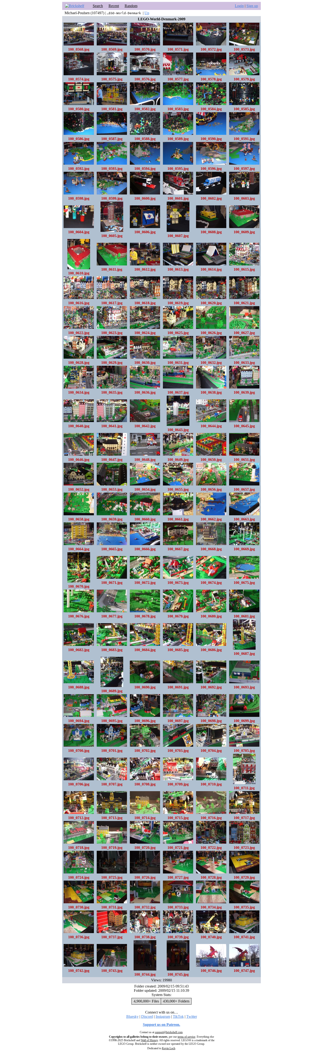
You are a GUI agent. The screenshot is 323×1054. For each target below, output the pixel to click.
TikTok (178, 1016)
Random (131, 6)
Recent (114, 6)
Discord (147, 1016)
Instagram (163, 1016)
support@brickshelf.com (169, 1032)
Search (98, 6)
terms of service (186, 1036)
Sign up (252, 6)
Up (146, 13)
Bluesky (132, 1016)
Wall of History (149, 1040)
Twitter (191, 1016)
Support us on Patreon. (161, 1025)
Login (239, 6)
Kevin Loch (168, 1048)
